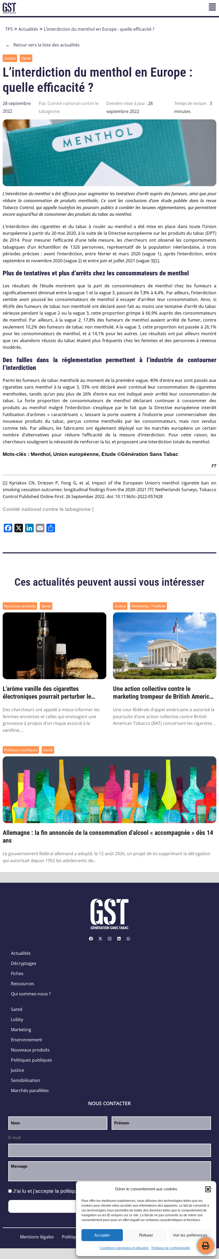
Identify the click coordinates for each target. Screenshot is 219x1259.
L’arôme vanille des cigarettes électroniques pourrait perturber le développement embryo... (47, 693)
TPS (9, 29)
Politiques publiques (21, 750)
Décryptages (23, 963)
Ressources (22, 984)
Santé (26, 58)
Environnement (26, 1040)
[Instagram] (109, 939)
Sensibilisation (25, 1080)
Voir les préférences (190, 1235)
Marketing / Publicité (148, 606)
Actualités (28, 29)
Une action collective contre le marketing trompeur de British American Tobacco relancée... (164, 693)
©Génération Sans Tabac (147, 454)
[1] (156, 261)
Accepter (102, 1235)
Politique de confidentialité (170, 1248)
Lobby (17, 1019)
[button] (208, 1189)
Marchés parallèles (30, 1090)
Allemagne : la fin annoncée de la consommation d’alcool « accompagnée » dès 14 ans (108, 836)
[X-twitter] (100, 939)
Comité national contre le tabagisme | (48, 509)
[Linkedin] (119, 939)
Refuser (146, 1235)
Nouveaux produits (20, 606)
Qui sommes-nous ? (31, 994)
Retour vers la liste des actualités (42, 45)
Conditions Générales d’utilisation (124, 1248)
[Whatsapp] (128, 939)
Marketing (21, 1030)
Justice (10, 58)
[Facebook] (91, 939)
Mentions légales (37, 1237)
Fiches (17, 973)
